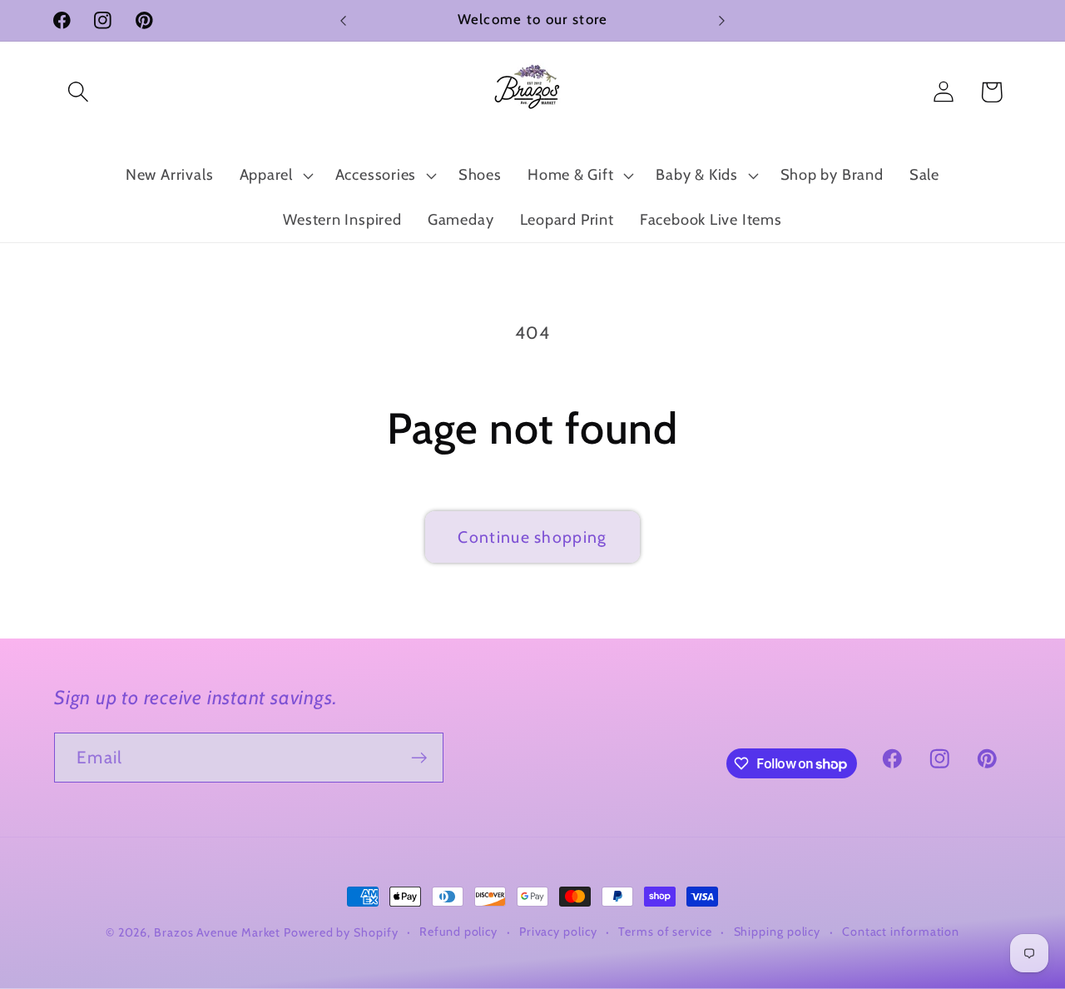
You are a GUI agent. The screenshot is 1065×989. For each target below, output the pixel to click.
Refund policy (458, 931)
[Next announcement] (722, 20)
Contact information (900, 931)
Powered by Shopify (341, 932)
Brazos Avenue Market (219, 932)
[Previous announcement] (343, 20)
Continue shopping (532, 537)
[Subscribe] (419, 758)
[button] (78, 92)
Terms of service (665, 931)
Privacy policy (558, 931)
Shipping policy (777, 931)
